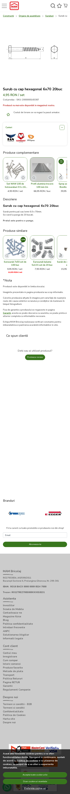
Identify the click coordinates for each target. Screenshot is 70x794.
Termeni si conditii (14, 707)
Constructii (8, 16)
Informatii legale (13, 638)
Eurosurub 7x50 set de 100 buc (15, 263)
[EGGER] (53, 519)
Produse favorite (13, 667)
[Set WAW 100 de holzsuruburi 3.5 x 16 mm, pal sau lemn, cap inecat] (15, 169)
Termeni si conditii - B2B (17, 704)
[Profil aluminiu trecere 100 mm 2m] (42, 169)
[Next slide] (60, 175)
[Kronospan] (17, 519)
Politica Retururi (12, 678)
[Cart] (65, 5)
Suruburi (49, 16)
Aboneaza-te (35, 544)
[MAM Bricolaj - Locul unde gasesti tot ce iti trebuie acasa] (15, 6)
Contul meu (10, 653)
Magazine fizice (12, 616)
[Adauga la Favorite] (7, 114)
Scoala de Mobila (13, 609)
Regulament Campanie (16, 689)
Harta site (9, 718)
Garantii (8, 686)
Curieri (9, 127)
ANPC (6, 631)
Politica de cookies (27, 760)
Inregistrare (10, 656)
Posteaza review (35, 357)
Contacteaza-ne (12, 612)
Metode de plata (13, 671)
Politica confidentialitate (18, 623)
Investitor (8, 605)
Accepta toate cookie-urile (35, 774)
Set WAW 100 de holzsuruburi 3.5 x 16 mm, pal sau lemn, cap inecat (15, 185)
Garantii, (7, 313)
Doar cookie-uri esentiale (35, 781)
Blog (6, 620)
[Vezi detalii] (7, 178)
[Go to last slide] (9, 513)
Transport (8, 675)
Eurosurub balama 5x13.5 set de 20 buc (42, 263)
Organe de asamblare (29, 16)
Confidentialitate (13, 711)
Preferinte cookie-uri (35, 788)
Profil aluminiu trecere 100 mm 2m (42, 185)
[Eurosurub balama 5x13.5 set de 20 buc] (42, 247)
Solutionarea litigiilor (16, 634)
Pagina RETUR (11, 682)
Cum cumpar (10, 660)
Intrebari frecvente (14, 627)
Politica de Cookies (14, 715)
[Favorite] (59, 5)
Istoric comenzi (12, 664)
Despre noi (9, 722)
